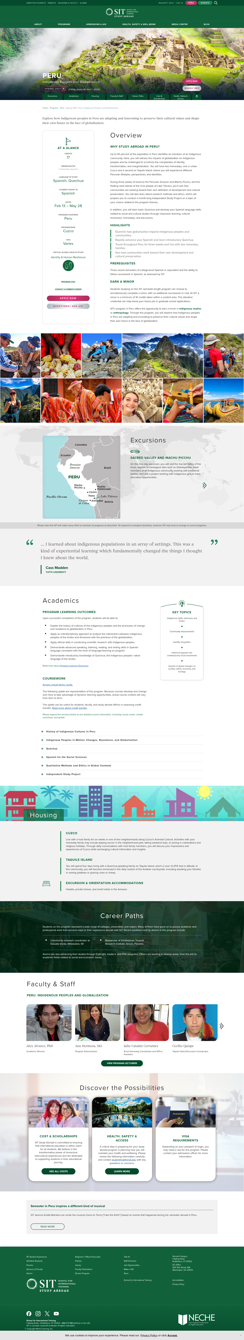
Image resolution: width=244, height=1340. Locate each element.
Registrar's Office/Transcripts (87, 1256)
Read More (48, 1226)
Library (78, 1265)
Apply (191, 3)
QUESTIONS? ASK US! (68, 306)
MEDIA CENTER (180, 24)
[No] (240, 1335)
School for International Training (138, 1280)
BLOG (207, 24)
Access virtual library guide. (58, 685)
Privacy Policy (178, 1284)
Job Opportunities (132, 1265)
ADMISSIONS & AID (96, 24)
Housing (95, 96)
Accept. (172, 1335)
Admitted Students (34, 1260)
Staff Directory (130, 1260)
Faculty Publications (83, 1269)
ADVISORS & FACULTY (68, 3)
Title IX (127, 1256)
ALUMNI (83, 3)
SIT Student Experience (36, 1256)
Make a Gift (129, 1269)
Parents (29, 1265)
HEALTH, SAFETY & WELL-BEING (139, 24)
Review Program (82, 1273)
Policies (78, 1260)
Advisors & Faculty (34, 1269)
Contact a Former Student (68, 289)
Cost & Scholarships (159, 97)
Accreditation (178, 1280)
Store (126, 1273)
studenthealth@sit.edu (124, 1160)
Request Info (166, 3)
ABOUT (38, 24)
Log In (179, 3)
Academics (74, 96)
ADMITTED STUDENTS (36, 3)
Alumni (29, 1273)
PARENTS (52, 3)
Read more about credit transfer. (69, 708)
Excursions (52, 96)
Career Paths (138, 96)
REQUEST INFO (192, 88)
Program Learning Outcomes (74, 665)
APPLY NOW (192, 81)
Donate (205, 3)
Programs (54, 107)
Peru (62, 107)
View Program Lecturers (122, 1063)
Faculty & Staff (116, 96)
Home (45, 107)
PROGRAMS (64, 24)
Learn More (122, 1171)
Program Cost (68, 281)
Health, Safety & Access (181, 97)
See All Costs (58, 1171)
